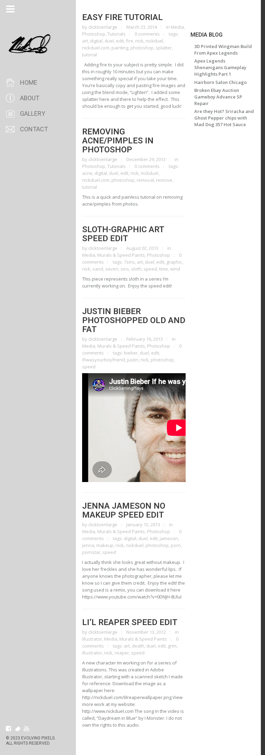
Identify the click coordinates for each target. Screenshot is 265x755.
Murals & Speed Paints (121, 255)
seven (111, 269)
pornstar (91, 552)
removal (145, 180)
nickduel (154, 41)
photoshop (142, 48)
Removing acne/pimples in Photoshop (118, 140)
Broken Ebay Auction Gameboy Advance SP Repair (218, 96)
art (85, 41)
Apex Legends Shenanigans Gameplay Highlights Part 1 (220, 67)
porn (176, 545)
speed (150, 269)
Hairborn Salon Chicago (220, 82)
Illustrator (92, 639)
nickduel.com (95, 48)
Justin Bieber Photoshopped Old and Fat (133, 320)
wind (175, 269)
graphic (174, 262)
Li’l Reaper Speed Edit (129, 622)
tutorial (89, 54)
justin (132, 360)
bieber (131, 353)
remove (164, 180)
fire (129, 41)
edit (120, 41)
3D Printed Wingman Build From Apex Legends (223, 49)
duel (109, 41)
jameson (169, 538)
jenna (88, 545)
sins (124, 269)
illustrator (92, 653)
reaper (122, 653)
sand (97, 269)
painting (119, 48)
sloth (136, 269)
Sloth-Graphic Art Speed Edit (123, 234)
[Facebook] (8, 729)
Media (177, 27)
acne (87, 173)
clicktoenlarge (102, 27)
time (163, 269)
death (138, 646)
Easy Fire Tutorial (122, 17)
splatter (164, 48)
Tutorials (116, 34)
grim (172, 646)
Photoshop (93, 34)
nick (139, 41)
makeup (105, 545)
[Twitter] (17, 729)
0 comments (147, 34)
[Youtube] (26, 729)
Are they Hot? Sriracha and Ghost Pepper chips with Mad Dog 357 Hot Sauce (224, 118)
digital (96, 41)
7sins (129, 262)
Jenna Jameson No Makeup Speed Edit (123, 510)
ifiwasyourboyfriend (103, 360)
